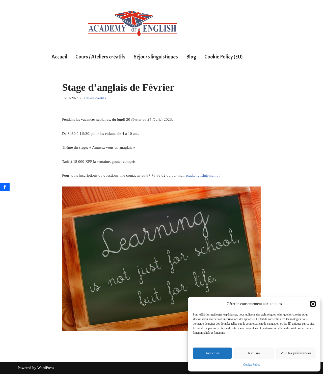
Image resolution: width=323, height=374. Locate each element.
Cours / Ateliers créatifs (100, 56)
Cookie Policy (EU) (223, 56)
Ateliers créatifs (94, 98)
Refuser (254, 353)
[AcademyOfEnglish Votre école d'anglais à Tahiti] (132, 23)
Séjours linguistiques (156, 56)
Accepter (212, 353)
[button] (312, 303)
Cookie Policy (251, 364)
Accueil (59, 56)
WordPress (45, 368)
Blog (191, 56)
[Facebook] (5, 187)
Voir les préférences (295, 353)
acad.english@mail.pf (202, 175)
